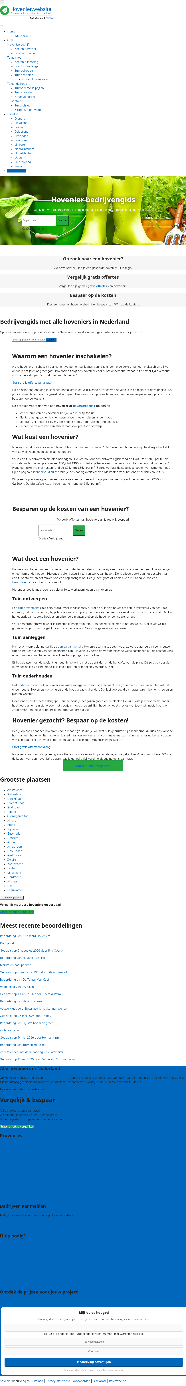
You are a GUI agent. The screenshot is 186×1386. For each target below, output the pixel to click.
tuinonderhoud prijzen (45, 472)
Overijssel (21, 140)
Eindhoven (14, 807)
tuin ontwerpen (28, 608)
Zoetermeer (15, 864)
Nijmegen (13, 829)
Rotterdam (14, 794)
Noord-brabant (24, 149)
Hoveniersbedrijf (18, 44)
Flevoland (21, 123)
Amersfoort (14, 846)
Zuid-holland (23, 162)
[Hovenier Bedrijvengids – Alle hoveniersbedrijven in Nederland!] (27, 20)
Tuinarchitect (23, 105)
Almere (11, 820)
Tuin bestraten (24, 75)
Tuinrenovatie (23, 92)
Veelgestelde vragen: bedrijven (20, 1283)
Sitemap (37, 1381)
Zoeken (51, 339)
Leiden (11, 868)
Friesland (20, 127)
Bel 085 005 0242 (12, 1249)
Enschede (13, 833)
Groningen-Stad (17, 816)
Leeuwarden (15, 890)
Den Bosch (14, 851)
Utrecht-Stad (16, 803)
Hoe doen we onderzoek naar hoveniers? (27, 1271)
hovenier (5, 1381)
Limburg (20, 144)
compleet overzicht (56, 1077)
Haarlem (12, 838)
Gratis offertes (16, 171)
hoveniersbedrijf (84, 406)
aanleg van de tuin (70, 646)
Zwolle (11, 859)
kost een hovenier (90, 447)
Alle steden (7, 1197)
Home (11, 31)
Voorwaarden (81, 1381)
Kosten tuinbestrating (36, 79)
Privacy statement (58, 1381)
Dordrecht (14, 877)
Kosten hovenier (25, 49)
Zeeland (20, 166)
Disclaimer (99, 1381)
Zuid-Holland (8, 1188)
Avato (50, 1089)
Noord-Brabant (10, 1175)
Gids (10, 40)
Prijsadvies (7, 1301)
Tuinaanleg (14, 57)
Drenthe (20, 118)
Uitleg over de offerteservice (19, 1258)
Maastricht (14, 872)
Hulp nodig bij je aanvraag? (18, 1262)
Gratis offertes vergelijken (93, 766)
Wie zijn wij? (23, 36)
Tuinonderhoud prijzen (29, 88)
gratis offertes (97, 286)
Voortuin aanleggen (27, 66)
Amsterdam (14, 790)
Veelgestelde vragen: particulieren (22, 1278)
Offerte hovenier (25, 53)
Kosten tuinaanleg (26, 62)
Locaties (13, 114)
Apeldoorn (14, 855)
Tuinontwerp (15, 101)
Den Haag (14, 798)
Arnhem (12, 842)
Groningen (21, 136)
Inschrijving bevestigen (94, 1362)
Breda (11, 825)
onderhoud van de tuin (33, 685)
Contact (5, 1245)
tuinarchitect (20, 582)
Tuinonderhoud (17, 83)
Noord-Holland (10, 1179)
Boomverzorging (25, 96)
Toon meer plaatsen (11, 897)
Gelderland (22, 131)
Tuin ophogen (24, 70)
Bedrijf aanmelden (12, 1227)
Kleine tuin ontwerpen (29, 110)
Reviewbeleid (117, 1381)
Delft (10, 886)
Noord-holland (24, 153)
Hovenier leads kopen (14, 1222)
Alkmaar (12, 881)
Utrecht (19, 157)
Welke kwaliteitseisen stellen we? (21, 1267)
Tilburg (11, 812)
